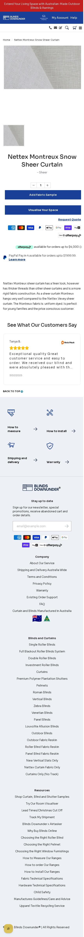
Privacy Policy (42, 583)
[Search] (67, 28)
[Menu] (80, 28)
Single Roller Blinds (42, 644)
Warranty (42, 590)
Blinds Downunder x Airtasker (42, 824)
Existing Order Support (42, 597)
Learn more (17, 259)
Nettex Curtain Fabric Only (42, 767)
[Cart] (75, 28)
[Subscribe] (66, 526)
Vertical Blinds (42, 699)
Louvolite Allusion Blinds (42, 726)
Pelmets (42, 685)
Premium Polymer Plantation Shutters (42, 678)
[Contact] (55, 28)
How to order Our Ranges (42, 865)
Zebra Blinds (42, 706)
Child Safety (42, 892)
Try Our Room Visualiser (42, 803)
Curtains (42, 672)
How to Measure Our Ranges (42, 858)
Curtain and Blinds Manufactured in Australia (42, 616)
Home (6, 39)
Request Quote (69, 219)
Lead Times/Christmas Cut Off (42, 810)
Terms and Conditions (42, 577)
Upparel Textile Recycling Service (42, 906)
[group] (14, 135)
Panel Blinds (42, 719)
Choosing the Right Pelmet (42, 844)
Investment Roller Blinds (42, 665)
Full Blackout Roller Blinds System (42, 651)
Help (73, 17)
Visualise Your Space (43, 210)
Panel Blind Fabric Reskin (42, 753)
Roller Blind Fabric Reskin (42, 747)
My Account (60, 17)
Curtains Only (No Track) (42, 774)
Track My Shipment (42, 817)
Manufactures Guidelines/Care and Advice (42, 899)
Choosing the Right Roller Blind (42, 837)
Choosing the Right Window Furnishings (42, 851)
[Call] (50, 28)
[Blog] (60, 28)
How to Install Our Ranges (42, 871)
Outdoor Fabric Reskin (42, 740)
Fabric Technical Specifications (42, 878)
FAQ (42, 604)
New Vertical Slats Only (42, 760)
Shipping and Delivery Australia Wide (42, 570)
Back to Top (12, 391)
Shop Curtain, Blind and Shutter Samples (42, 796)
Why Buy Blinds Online (42, 831)
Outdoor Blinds (42, 733)
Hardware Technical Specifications (42, 885)
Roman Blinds (42, 692)
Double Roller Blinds (42, 658)
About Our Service (42, 563)
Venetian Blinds (42, 713)
